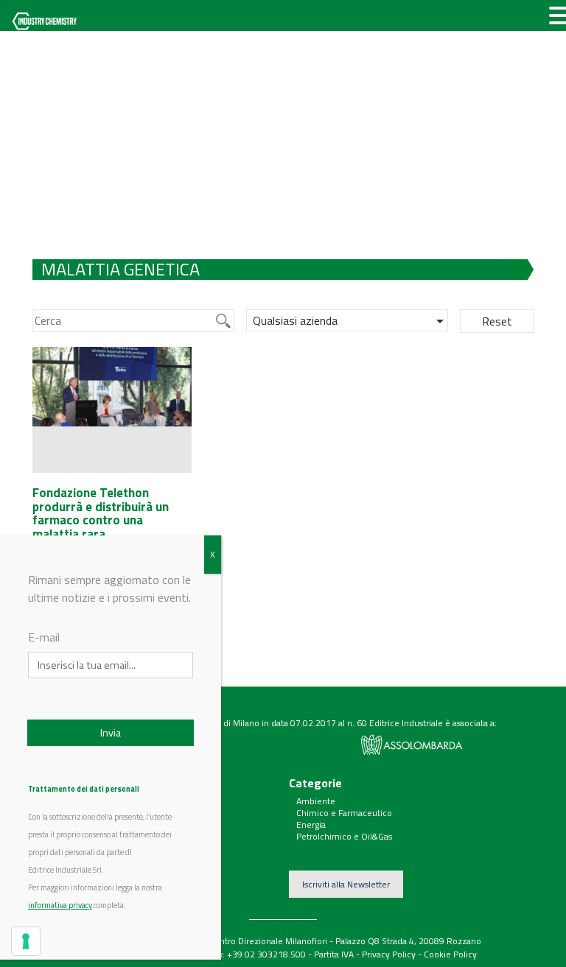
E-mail (44, 637)
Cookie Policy (450, 954)
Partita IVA (334, 954)
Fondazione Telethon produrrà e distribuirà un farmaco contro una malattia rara (100, 513)
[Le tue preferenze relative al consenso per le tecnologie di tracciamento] (26, 941)
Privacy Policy (389, 954)
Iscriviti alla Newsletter (346, 884)
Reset (497, 321)
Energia (311, 824)
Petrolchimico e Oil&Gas (344, 836)
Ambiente (315, 801)
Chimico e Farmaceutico (344, 813)
